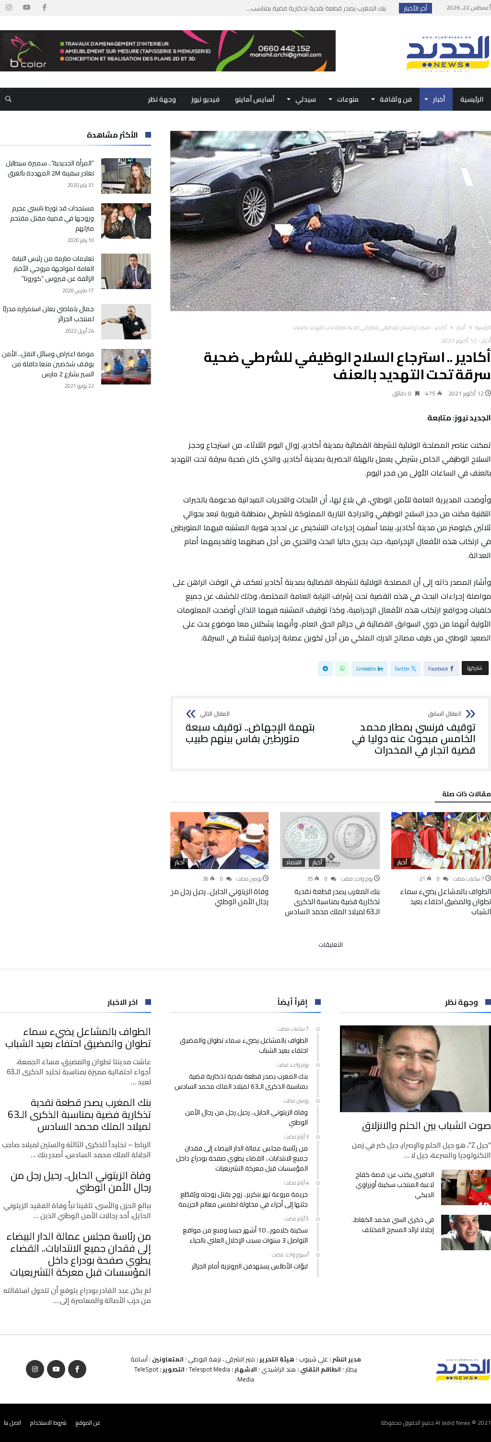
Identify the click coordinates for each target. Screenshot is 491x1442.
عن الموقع (88, 1422)
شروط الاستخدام (48, 1422)
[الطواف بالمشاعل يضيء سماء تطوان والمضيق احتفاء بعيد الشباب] (441, 840)
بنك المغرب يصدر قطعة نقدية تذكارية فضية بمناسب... (318, 8)
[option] (441, 864)
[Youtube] (26, 8)
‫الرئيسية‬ (483, 327)
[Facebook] (44, 8)
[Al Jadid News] (448, 30)
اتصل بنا (12, 1422)
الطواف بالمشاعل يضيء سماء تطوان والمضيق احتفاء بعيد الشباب (445, 901)
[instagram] (8, 8)
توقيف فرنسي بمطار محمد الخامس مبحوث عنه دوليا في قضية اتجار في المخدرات (414, 733)
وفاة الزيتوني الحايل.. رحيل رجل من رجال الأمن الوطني (219, 896)
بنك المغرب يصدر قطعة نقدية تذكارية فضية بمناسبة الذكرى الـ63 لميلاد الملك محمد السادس (332, 901)
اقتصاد (294, 862)
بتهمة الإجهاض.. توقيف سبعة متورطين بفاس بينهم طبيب (250, 727)
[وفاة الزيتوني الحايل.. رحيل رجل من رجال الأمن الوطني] (219, 840)
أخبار (461, 327)
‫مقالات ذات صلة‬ (466, 795)
